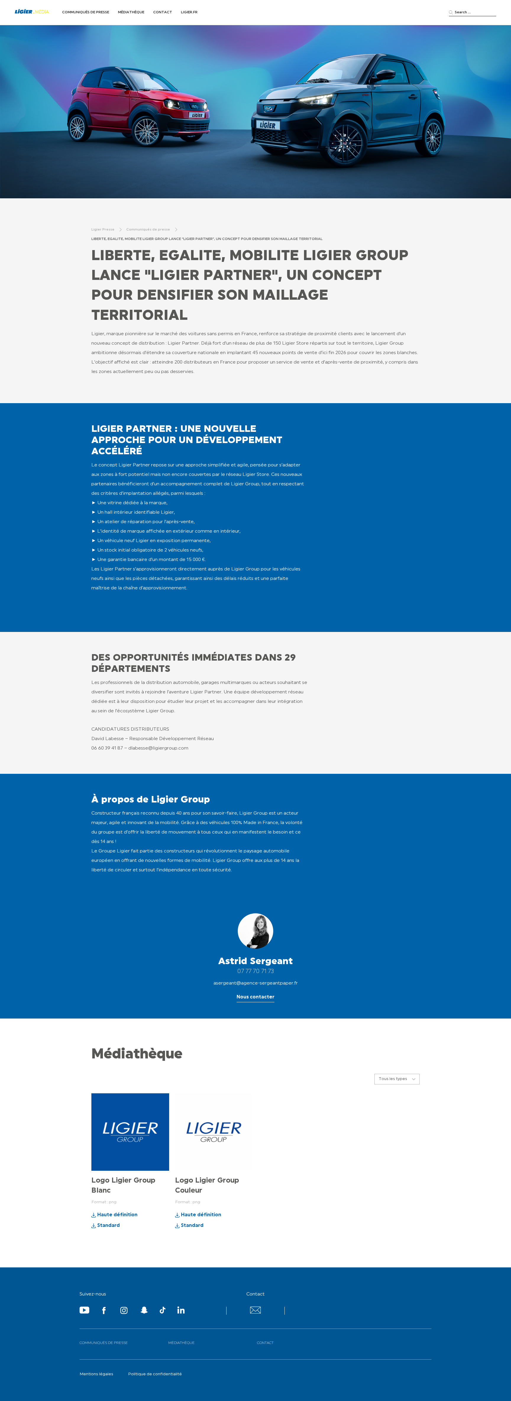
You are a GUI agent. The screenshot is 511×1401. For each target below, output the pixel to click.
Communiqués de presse (85, 12)
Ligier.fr (189, 12)
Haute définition (117, 1215)
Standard (108, 1225)
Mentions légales (96, 1374)
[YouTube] (84, 1311)
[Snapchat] (144, 1311)
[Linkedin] (181, 1311)
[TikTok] (162, 1311)
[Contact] (255, 1312)
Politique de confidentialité (155, 1374)
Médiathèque (131, 12)
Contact (162, 12)
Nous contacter (255, 997)
